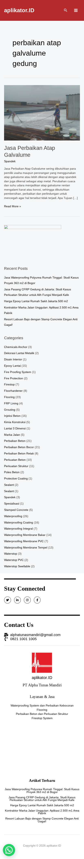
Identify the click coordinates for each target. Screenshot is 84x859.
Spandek (9, 161)
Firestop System (42, 718)
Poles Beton (12, 472)
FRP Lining (11, 403)
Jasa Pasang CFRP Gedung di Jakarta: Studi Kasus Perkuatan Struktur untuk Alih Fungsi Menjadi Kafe (42, 799)
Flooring (9, 397)
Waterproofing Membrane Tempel (25, 547)
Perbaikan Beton (14, 440)
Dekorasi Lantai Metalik (19, 353)
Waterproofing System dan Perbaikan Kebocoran (42, 705)
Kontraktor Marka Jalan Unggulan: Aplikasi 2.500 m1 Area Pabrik (42, 812)
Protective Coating (16, 478)
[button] (9, 850)
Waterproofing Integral (18, 528)
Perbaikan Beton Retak (19, 453)
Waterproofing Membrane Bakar (24, 534)
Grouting (9, 409)
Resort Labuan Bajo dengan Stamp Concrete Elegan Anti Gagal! (42, 820)
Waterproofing (13, 516)
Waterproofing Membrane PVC (24, 541)
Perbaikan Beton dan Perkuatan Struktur (42, 713)
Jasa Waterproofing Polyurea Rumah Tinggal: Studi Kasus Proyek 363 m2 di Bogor (42, 791)
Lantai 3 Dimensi (15, 428)
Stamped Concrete (16, 509)
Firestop (9, 384)
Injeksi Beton (12, 415)
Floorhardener (13, 390)
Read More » (12, 206)
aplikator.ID (19, 10)
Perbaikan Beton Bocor (19, 447)
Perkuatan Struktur (16, 466)
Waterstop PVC (14, 560)
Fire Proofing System (17, 372)
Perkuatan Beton (15, 459)
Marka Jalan (12, 434)
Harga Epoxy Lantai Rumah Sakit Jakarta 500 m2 (36, 301)
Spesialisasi (11, 503)
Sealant (9, 484)
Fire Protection (13, 378)
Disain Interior (13, 359)
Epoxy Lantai (12, 365)
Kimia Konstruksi (14, 422)
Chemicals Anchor (15, 347)
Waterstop (10, 553)
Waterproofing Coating (18, 522)
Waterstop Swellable (17, 566)
